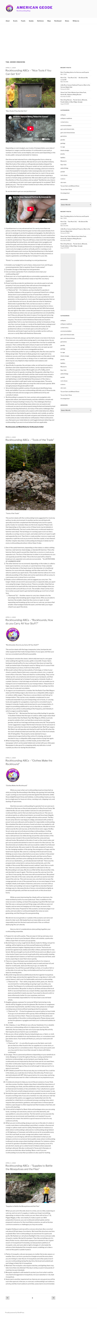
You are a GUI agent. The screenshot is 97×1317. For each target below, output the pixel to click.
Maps (49, 21)
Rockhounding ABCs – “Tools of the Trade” (29, 439)
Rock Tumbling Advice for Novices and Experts (75, 72)
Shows (67, 21)
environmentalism (66, 125)
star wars (63, 182)
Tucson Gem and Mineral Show (70, 186)
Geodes (31, 21)
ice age (63, 147)
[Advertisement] (48, 38)
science (63, 179)
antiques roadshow (66, 118)
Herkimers (40, 21)
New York (63, 164)
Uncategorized (65, 193)
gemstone (64, 136)
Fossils (23, 21)
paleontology (64, 168)
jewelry (63, 154)
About (8, 21)
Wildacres (76, 21)
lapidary (63, 157)
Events (15, 21)
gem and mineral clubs (67, 129)
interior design (65, 150)
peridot (63, 171)
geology (63, 143)
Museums (64, 161)
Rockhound (57, 21)
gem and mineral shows (68, 132)
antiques (63, 115)
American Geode (35, 7)
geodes (63, 140)
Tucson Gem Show (66, 189)
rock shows (64, 175)
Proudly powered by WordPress (14, 1312)
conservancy (64, 122)
